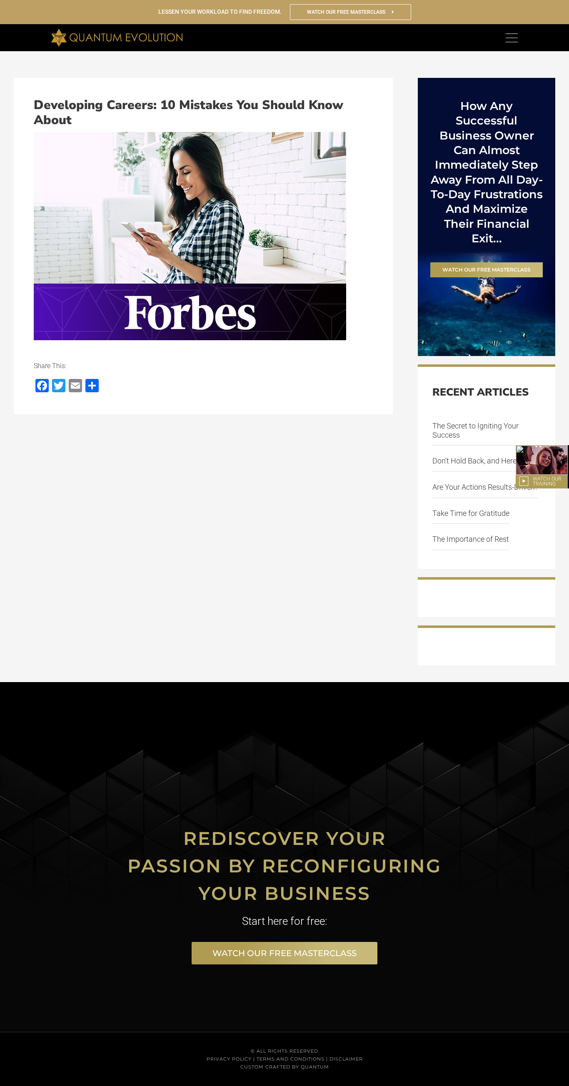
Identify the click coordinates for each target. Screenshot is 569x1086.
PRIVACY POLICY (229, 1059)
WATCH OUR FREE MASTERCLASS (347, 12)
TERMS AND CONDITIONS (290, 1059)
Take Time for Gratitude (470, 513)
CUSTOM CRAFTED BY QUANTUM (284, 1067)
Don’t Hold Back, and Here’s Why (484, 460)
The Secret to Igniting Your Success (475, 430)
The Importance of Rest (470, 539)
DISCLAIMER (346, 1059)
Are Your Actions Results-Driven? (485, 487)
